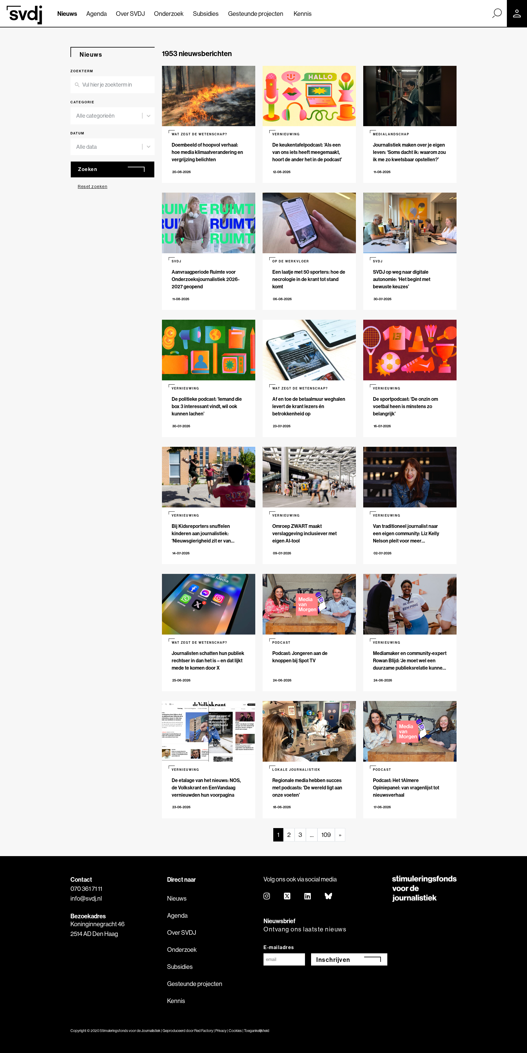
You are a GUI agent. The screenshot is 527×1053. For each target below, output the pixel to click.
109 (326, 834)
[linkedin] (307, 896)
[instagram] (267, 896)
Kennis (303, 13)
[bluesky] (329, 896)
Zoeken (87, 169)
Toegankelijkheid (256, 1030)
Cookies (235, 1030)
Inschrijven (333, 959)
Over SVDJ (130, 13)
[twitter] (287, 896)
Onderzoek (169, 13)
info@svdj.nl (86, 898)
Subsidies (206, 13)
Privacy (221, 1030)
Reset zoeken (92, 186)
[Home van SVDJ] (24, 14)
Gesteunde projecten (255, 13)
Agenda (96, 13)
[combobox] (109, 116)
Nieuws (67, 13)
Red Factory (203, 1030)
